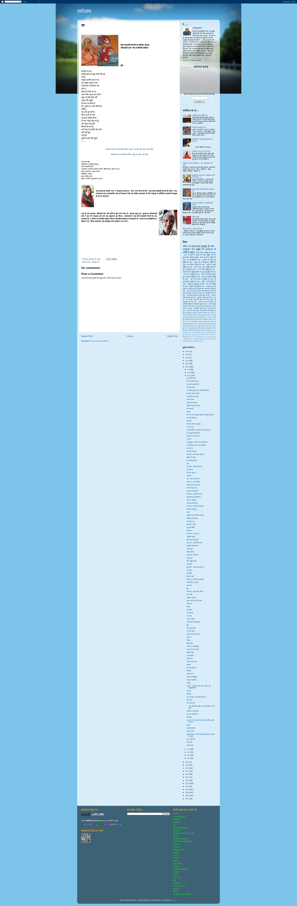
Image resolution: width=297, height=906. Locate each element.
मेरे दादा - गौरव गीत (201, 274)
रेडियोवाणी (176, 872)
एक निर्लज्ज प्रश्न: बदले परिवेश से (196, 445)
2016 (187, 774)
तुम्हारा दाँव (190, 643)
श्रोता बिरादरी (177, 883)
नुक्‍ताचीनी (176, 853)
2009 (187, 792)
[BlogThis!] (109, 259)
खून (188, 463)
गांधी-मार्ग (196, 299)
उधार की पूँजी (206, 293)
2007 (187, 799)
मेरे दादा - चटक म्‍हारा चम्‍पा (196, 267)
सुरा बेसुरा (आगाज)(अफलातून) (182, 894)
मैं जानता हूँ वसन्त (192, 668)
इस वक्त (189, 585)
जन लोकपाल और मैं (191, 289)
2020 (187, 762)
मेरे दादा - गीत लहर (205, 337)
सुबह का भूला (190, 576)
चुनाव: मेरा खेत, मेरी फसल (194, 601)
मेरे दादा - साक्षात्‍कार (197, 297)
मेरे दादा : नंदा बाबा (205, 284)
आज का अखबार (191, 500)
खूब (188, 625)
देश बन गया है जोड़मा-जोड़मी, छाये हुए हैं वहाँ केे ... (201, 415)
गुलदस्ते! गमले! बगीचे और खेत (195, 515)
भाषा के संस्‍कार (196, 317)
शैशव (174, 880)
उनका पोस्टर (190, 399)
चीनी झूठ (185, 332)
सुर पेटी (175, 891)
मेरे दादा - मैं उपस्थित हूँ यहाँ (208, 286)
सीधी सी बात (195, 217)
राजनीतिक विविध (192, 330)
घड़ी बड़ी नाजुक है (192, 402)
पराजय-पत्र (190, 427)
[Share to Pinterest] (116, 259)
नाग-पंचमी (189, 594)
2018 (187, 768)
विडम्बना (189, 671)
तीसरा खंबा (176, 847)
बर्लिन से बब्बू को (200, 272)
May (189, 755)
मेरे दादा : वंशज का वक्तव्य (203, 277)
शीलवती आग (190, 652)
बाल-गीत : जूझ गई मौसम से (194, 466)
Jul (188, 749)
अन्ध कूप (189, 570)
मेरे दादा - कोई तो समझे (207, 264)
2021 (187, 367)
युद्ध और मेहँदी (190, 527)
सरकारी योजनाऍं (205, 324)
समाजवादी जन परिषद (179, 886)
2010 (187, 789)
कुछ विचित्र (194, 313)
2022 (187, 364)
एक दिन (189, 476)
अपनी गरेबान (199, 252)
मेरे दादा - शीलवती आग (92, 262)
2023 (187, 361)
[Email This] (107, 259)
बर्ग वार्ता (175, 855)
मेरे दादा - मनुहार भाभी (201, 281)
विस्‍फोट (175, 875)
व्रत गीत (189, 421)
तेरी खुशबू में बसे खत (179, 850)
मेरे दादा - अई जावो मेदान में (192, 279)
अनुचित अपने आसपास (201, 257)
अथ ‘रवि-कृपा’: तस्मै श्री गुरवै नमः (196, 697)
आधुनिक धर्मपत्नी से (192, 546)
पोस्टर (188, 607)
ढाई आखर (176, 844)
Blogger (174, 900)
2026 (187, 351)
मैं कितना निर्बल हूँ (192, 509)
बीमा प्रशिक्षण (203, 313)
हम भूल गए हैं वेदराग (192, 491)
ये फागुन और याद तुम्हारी (193, 424)
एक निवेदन (190, 470)
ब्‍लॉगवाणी (175, 858)
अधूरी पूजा (190, 558)
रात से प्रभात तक (192, 661)
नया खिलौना (190, 655)
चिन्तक (189, 640)
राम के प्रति (190, 745)
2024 (187, 358)
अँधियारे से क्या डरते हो (193, 406)
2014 (187, 777)
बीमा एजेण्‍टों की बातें (211, 319)
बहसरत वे (189, 530)
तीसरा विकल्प (190, 552)
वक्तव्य (189, 665)
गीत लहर (189, 616)
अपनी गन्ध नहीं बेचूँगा (193, 646)
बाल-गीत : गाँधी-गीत (192, 555)
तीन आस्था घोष (191, 628)
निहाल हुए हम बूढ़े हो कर (199, 127)
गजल (212, 330)
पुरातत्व (195, 334)
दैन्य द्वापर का (190, 521)
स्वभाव (188, 725)
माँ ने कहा (189, 700)
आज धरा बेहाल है (191, 418)
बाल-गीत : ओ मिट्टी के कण (194, 494)
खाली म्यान (190, 658)
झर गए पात (190, 448)
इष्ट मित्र (189, 610)
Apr (188, 758)
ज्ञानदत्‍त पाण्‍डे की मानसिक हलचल (183, 841)
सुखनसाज (176, 889)
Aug (188, 375)
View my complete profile (192, 60)
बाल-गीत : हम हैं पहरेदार (193, 482)
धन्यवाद (189, 691)
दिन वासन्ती (190, 409)
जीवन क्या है (190, 674)
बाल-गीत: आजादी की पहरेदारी (195, 579)
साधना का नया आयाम (193, 649)
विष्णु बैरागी (198, 28)
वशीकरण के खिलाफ (192, 518)
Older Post (172, 336)
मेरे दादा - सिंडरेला (206, 339)
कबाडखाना (176, 822)
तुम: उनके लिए (191, 739)
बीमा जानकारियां (205, 289)
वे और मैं (189, 439)
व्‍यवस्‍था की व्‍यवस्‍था (204, 306)
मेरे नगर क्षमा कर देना (193, 381)
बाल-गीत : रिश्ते (191, 524)
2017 (187, 771)
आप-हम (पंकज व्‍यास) (179, 817)
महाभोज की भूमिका (192, 677)
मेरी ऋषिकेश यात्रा (203, 328)
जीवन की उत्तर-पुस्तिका (193, 622)
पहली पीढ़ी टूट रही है (193, 582)
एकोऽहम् (84, 11)
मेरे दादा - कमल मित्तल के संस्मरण (194, 321)
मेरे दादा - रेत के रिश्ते (198, 269)
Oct (188, 369)
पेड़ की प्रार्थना (191, 387)
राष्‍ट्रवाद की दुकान (192, 293)
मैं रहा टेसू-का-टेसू (192, 488)
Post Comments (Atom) (99, 341)
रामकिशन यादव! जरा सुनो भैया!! (201, 151)
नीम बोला (189, 717)
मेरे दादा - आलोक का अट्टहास (206, 260)
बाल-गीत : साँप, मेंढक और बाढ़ (195, 454)
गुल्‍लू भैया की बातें (209, 315)
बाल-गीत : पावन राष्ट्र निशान (195, 591)
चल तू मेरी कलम (191, 378)
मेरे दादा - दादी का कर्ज (194, 339)
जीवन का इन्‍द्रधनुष (191, 246)
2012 (187, 783)
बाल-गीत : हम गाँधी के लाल (194, 543)
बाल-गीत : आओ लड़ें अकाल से (195, 567)
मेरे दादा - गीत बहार (194, 337)
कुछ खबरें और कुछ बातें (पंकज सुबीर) (184, 833)
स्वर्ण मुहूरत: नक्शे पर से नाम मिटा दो (197, 442)
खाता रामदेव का (199, 319)
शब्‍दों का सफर (177, 878)
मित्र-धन (175, 861)
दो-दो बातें (189, 742)
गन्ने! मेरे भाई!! (191, 631)
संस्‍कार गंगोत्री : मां (194, 324)
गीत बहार (189, 604)
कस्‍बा (174, 825)
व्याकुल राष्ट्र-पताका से (193, 485)
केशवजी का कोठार (193, 326)
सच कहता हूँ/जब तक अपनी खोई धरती (198, 390)
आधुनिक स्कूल (191, 536)
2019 (187, 765)
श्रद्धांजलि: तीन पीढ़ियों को (199, 115)
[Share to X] (111, 259)
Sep (188, 372)
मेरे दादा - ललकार (197, 302)
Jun (188, 752)
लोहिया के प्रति (191, 457)
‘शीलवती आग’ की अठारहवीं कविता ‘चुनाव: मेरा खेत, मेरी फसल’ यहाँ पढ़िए (129, 149)
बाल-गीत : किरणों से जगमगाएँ (195, 506)
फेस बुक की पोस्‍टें (204, 334)
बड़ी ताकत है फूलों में (192, 540)
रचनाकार (175, 866)
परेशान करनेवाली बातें (190, 328)
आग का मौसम (190, 619)
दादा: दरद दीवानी (207, 332)
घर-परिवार (203, 326)
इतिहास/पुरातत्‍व (189, 319)
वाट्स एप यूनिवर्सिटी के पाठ (195, 341)
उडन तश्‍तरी (176, 819)
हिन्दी (188, 512)
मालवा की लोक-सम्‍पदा (189, 306)
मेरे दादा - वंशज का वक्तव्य (209, 317)
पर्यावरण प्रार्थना (191, 598)
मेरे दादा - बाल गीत (208, 304)
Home (130, 336)
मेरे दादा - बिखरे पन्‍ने (189, 286)
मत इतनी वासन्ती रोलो (193, 384)
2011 (187, 786)
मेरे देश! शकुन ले (191, 473)
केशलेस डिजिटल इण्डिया (195, 315)
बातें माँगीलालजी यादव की (208, 291)
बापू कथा (199, 295)
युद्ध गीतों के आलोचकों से (193, 497)
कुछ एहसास (176, 830)
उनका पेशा (190, 549)
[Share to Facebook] (113, 259)
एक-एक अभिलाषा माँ (192, 714)
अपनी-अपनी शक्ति (192, 503)
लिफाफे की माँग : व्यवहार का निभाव (192, 229)
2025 (187, 354)
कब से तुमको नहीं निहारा (193, 433)
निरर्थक (189, 694)
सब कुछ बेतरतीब (191, 680)
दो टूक (188, 683)
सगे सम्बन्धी (190, 613)
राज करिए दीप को (192, 460)
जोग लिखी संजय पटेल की (180, 839)
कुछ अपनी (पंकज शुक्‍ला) (180, 828)
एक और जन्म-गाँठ (192, 451)
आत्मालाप (189, 564)
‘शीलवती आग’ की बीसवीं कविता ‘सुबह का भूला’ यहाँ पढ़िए (129, 154)
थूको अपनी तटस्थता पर (193, 634)
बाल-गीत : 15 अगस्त (193, 533)
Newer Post (87, 336)
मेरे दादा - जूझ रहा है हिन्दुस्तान (198, 262)
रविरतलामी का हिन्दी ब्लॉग (180, 869)
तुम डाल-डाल (186, 317)
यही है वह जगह (177, 864)
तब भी (188, 412)
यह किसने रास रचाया (193, 396)
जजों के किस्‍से (212, 326)
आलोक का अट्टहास (192, 711)
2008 (187, 795)
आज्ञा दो (189, 637)
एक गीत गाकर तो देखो (193, 393)
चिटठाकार (176, 836)
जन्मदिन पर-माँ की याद (193, 436)
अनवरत (175, 814)
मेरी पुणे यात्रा (207, 308)
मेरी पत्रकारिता (195, 304)
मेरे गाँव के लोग (191, 703)
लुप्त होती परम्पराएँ (203, 330)
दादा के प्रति (190, 731)
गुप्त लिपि (189, 573)
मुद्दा (188, 588)
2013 (187, 780)
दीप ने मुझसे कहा (191, 561)
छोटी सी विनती (191, 728)
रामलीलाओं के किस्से (205, 310)
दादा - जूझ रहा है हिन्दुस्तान (195, 332)
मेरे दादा (203, 255)
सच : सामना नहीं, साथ (193, 479)
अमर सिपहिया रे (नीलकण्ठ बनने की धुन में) (199, 430)
